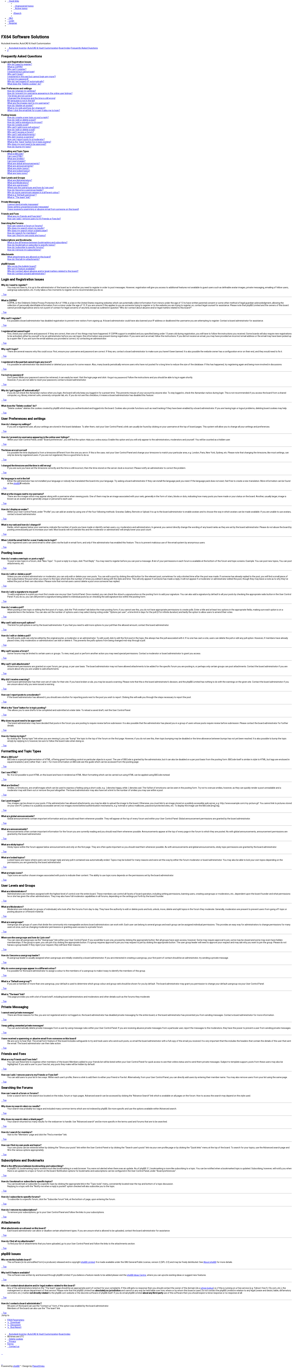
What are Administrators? (19, 180)
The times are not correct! (19, 96)
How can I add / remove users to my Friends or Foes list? (34, 218)
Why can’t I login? (15, 74)
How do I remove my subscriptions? (24, 250)
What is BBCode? (15, 154)
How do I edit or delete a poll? (21, 129)
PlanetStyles (38, 1366)
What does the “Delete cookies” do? (24, 84)
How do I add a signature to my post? (25, 122)
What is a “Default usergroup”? (22, 195)
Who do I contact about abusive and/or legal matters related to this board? (42, 271)
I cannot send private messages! (22, 204)
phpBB (16, 483)
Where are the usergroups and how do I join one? (30, 187)
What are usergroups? (18, 185)
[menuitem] (23, 6)
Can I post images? (16, 161)
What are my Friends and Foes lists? (24, 216)
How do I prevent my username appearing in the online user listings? (39, 93)
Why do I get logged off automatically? (25, 81)
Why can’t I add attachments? (21, 134)
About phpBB (209, 1262)
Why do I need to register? (19, 64)
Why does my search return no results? (26, 228)
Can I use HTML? (15, 156)
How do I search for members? (22, 233)
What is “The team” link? (18, 197)
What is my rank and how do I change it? (26, 108)
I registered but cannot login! (20, 71)
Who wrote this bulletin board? (21, 266)
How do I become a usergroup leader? (25, 190)
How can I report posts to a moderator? (26, 139)
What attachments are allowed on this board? (29, 257)
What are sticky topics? (18, 168)
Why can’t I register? (16, 69)
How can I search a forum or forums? (25, 225)
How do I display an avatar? (20, 105)
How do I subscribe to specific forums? (25, 247)
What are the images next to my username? (28, 103)
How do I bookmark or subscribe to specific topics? (31, 245)
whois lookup (207, 1288)
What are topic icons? (17, 173)
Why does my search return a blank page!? (27, 230)
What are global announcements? (23, 163)
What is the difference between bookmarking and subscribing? (37, 242)
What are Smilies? (16, 158)
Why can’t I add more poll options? (23, 127)
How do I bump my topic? (19, 146)
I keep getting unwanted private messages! (28, 207)
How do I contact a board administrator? (26, 273)
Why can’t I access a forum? (20, 132)
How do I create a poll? (18, 125)
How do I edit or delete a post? (21, 120)
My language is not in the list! (21, 100)
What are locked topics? (18, 171)
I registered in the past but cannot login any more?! (31, 76)
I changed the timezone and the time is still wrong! (31, 98)
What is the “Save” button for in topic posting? (29, 142)
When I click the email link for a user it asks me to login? (33, 110)
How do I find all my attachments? (23, 259)
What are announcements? (20, 166)
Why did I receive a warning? (20, 137)
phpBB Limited (88, 1262)
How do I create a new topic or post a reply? (28, 117)
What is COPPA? (15, 67)
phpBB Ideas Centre (136, 1275)
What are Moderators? (18, 182)
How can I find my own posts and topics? (26, 235)
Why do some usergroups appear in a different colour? (33, 192)
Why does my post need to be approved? (26, 144)
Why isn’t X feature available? (21, 268)
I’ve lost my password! (17, 79)
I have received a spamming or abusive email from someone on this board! (43, 209)
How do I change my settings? (21, 91)
